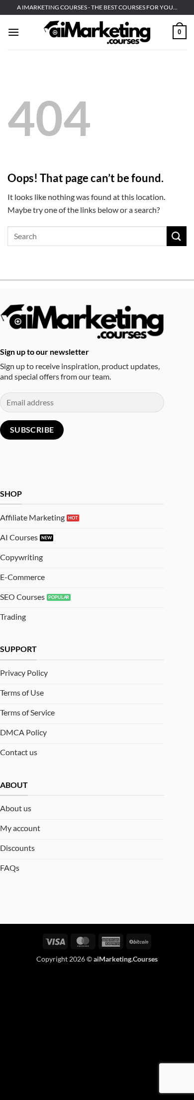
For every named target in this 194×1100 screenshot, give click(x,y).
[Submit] (177, 236)
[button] (13, 32)
